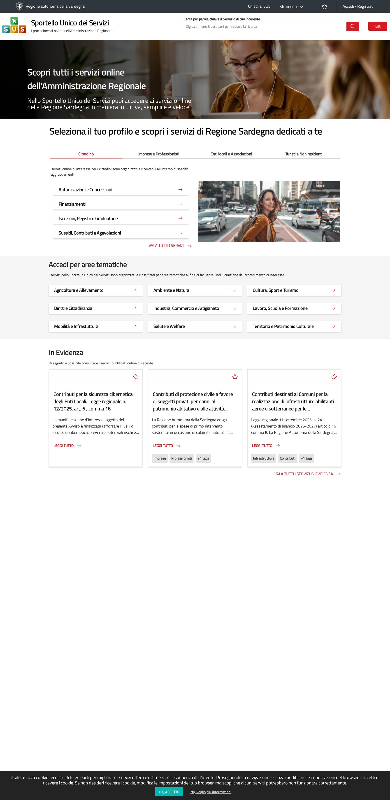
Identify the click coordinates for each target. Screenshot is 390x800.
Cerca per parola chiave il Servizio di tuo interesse (222, 19)
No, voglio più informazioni (210, 792)
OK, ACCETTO (169, 792)
